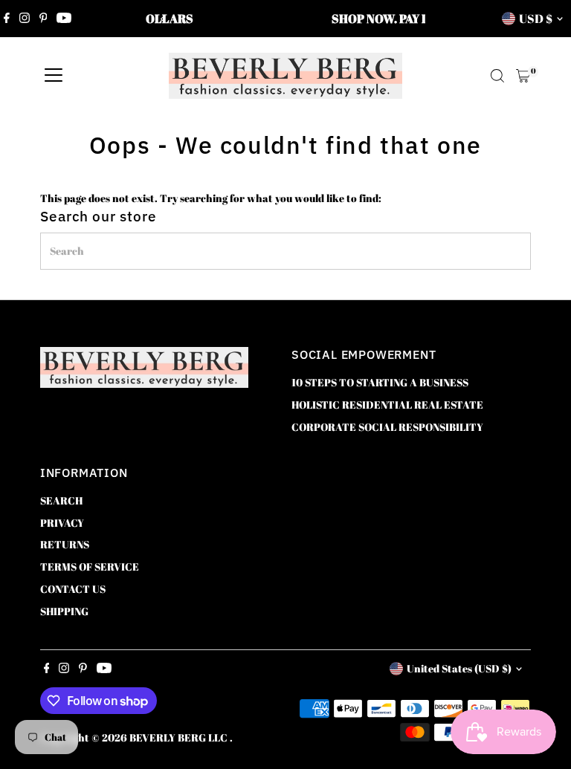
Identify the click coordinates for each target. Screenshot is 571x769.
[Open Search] (497, 75)
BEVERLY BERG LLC (179, 737)
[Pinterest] (43, 18)
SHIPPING (64, 611)
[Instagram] (24, 18)
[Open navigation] (53, 75)
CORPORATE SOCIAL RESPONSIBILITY (387, 427)
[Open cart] (523, 75)
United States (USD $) (459, 668)
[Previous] (162, 19)
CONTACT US (73, 589)
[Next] (408, 19)
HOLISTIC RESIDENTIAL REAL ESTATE (387, 405)
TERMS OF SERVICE (89, 566)
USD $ (535, 18)
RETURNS (64, 544)
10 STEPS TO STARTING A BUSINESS (379, 382)
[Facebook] (6, 18)
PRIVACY (62, 523)
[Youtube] (64, 18)
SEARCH (61, 500)
